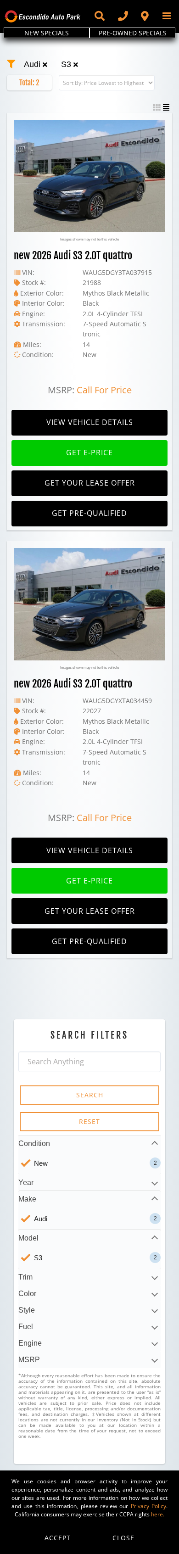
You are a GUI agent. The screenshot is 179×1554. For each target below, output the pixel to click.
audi (33, 64)
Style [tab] (26, 1310)
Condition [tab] (34, 1143)
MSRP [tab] (29, 1360)
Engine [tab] (30, 1343)
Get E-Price (89, 452)
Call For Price (104, 390)
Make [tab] (27, 1199)
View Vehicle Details (89, 422)
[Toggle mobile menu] (167, 16)
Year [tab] (26, 1182)
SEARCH (89, 1094)
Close (123, 1537)
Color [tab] (27, 1293)
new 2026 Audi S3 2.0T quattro (73, 255)
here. (157, 1514)
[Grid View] (156, 107)
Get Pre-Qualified (89, 513)
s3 (67, 64)
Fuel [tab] (25, 1326)
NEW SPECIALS (46, 32)
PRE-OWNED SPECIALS (133, 32)
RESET (89, 1121)
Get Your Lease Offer (90, 483)
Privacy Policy (148, 1506)
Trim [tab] (25, 1277)
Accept (58, 1537)
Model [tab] (28, 1238)
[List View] (166, 107)
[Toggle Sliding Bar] (99, 16)
